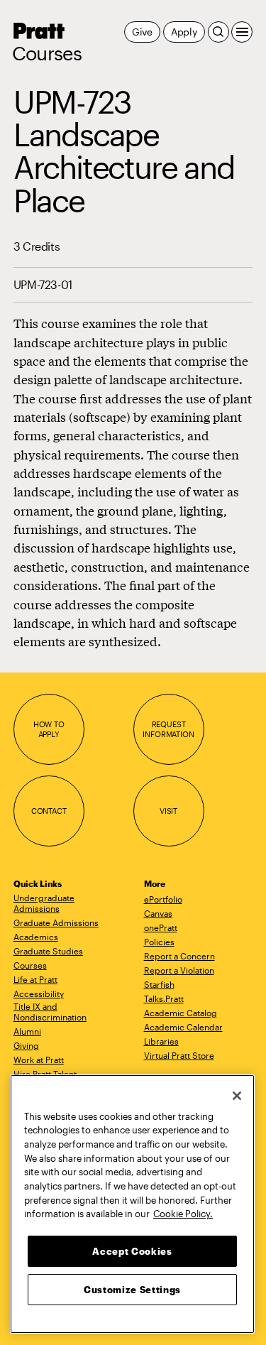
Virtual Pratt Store (179, 1055)
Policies (159, 942)
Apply (184, 32)
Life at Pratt (35, 979)
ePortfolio (163, 899)
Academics (35, 937)
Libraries (161, 1041)
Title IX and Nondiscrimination (50, 1011)
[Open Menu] (242, 32)
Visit (168, 810)
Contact (49, 810)
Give (142, 32)
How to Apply (49, 729)
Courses (47, 53)
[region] (132, 1204)
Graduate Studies (48, 951)
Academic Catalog (180, 1013)
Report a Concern (179, 956)
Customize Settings (132, 1289)
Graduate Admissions (56, 922)
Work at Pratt (38, 1059)
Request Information (168, 729)
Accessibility (38, 993)
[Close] (237, 1095)
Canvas (158, 913)
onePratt (160, 927)
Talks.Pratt (164, 998)
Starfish (159, 984)
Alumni (27, 1031)
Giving (26, 1045)
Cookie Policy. (183, 1213)
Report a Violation (179, 970)
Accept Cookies (132, 1251)
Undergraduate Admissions (43, 903)
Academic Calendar (183, 1027)
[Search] (218, 32)
